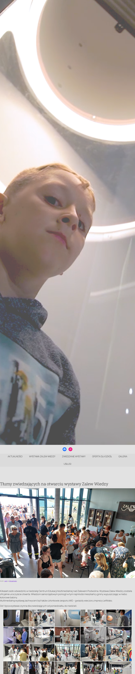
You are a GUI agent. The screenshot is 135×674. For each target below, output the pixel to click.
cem (5, 581)
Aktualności (13, 581)
